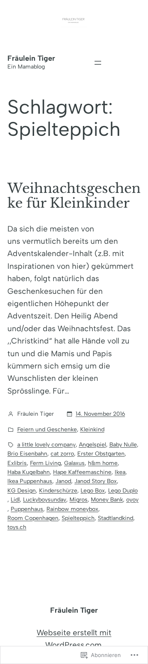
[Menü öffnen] (98, 63)
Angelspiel (92, 444)
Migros (78, 499)
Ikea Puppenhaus (29, 481)
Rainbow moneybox (72, 509)
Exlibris (17, 463)
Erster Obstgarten (101, 453)
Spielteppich (78, 518)
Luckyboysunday (44, 499)
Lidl (15, 499)
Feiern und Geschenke (47, 429)
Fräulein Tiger (31, 58)
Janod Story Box (95, 481)
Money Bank (107, 499)
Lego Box (93, 490)
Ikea (120, 472)
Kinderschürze (58, 490)
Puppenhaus (27, 509)
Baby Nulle (123, 444)
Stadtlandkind (115, 518)
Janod (63, 481)
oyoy (132, 499)
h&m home (103, 463)
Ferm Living (45, 463)
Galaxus (74, 463)
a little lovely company (46, 444)
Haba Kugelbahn (28, 472)
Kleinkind (92, 429)
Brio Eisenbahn (27, 453)
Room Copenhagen (32, 518)
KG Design (21, 490)
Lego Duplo (123, 490)
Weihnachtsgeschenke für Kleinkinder (74, 196)
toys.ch (16, 527)
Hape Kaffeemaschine (82, 472)
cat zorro (62, 453)
